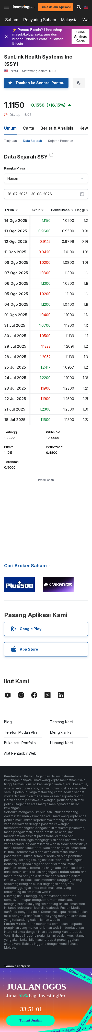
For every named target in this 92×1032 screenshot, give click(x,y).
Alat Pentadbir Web (20, 753)
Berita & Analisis (56, 128)
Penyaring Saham (39, 20)
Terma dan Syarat (17, 966)
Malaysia (69, 20)
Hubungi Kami (61, 743)
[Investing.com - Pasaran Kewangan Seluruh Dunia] (24, 7)
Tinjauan (10, 141)
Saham (11, 20)
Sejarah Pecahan (60, 141)
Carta (28, 128)
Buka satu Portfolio (20, 743)
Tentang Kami (61, 722)
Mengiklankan (62, 732)
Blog (8, 722)
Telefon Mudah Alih (20, 732)
